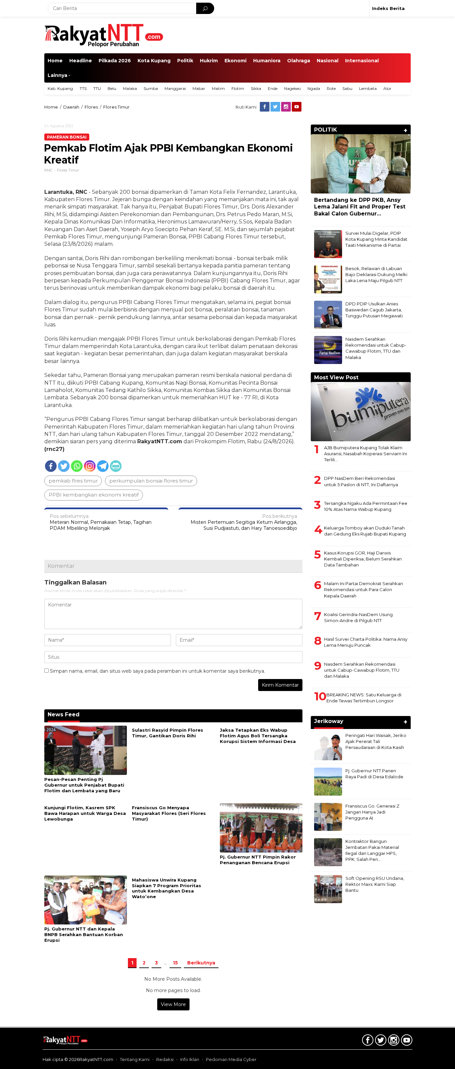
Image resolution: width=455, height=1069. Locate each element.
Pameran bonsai (67, 137)
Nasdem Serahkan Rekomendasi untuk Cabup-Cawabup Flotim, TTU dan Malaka (361, 670)
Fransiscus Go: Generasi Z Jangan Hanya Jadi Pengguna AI (372, 812)
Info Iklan (189, 1059)
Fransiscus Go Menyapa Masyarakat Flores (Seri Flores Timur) (169, 813)
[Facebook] (265, 107)
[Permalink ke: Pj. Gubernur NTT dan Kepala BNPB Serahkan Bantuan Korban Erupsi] (85, 899)
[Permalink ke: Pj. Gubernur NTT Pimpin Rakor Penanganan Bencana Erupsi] (261, 828)
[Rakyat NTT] (104, 35)
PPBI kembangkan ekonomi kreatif (94, 495)
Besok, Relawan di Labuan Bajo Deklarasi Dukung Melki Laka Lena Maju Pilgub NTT (376, 274)
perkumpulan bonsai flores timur (151, 481)
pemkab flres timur (73, 481)
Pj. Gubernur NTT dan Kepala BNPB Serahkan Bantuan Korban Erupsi (83, 934)
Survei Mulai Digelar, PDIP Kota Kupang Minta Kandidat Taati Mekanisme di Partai (376, 239)
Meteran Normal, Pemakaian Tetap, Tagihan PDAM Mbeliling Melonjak (101, 522)
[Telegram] (103, 466)
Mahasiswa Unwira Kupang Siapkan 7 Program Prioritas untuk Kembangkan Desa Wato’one (166, 888)
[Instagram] (286, 107)
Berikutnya (201, 963)
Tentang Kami (135, 1059)
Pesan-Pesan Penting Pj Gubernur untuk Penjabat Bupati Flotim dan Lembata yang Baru (84, 785)
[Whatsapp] (77, 466)
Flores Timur (68, 170)
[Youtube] (297, 107)
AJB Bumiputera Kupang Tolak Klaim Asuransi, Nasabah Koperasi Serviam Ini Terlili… (365, 453)
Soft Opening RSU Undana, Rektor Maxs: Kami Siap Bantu (374, 884)
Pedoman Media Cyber (231, 1059)
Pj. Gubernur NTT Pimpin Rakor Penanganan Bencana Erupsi (258, 859)
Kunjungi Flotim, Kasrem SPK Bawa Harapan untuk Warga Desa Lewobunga (85, 813)
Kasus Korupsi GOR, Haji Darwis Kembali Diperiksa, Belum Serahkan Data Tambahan (363, 558)
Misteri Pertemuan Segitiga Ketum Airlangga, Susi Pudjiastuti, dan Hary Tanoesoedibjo (244, 522)
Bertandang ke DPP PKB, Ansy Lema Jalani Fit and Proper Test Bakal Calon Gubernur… (359, 207)
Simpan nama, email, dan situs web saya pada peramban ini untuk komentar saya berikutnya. (157, 671)
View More (173, 1004)
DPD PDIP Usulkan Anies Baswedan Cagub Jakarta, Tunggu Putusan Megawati (374, 309)
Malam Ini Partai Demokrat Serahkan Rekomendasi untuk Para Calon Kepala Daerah (363, 589)
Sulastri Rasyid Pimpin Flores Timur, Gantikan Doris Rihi (167, 732)
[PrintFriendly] (116, 466)
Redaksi (165, 1059)
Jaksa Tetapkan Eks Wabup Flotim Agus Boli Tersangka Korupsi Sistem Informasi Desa (258, 735)
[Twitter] (275, 107)
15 (175, 963)
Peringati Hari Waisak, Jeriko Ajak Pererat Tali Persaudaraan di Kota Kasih (375, 741)
